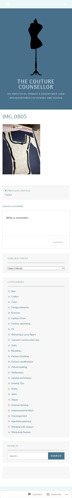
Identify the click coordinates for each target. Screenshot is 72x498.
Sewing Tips (17, 383)
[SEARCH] (65, 4)
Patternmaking (19, 367)
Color (14, 302)
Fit (12, 329)
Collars (15, 296)
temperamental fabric (22, 410)
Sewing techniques (21, 377)
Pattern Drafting (20, 356)
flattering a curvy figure (23, 334)
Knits (14, 345)
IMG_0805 (15, 117)
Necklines (16, 350)
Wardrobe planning (21, 421)
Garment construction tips (25, 339)
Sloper (14, 399)
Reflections (17, 372)
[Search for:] (28, 455)
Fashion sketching (20, 323)
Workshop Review (20, 432)
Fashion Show (18, 318)
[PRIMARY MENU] (7, 4)
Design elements (20, 307)
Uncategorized (19, 415)
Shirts (14, 388)
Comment (58, 242)
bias (13, 291)
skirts (14, 394)
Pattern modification (22, 361)
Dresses (15, 312)
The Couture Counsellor (36, 85)
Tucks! (18, 192)
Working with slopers (22, 426)
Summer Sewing (19, 405)
